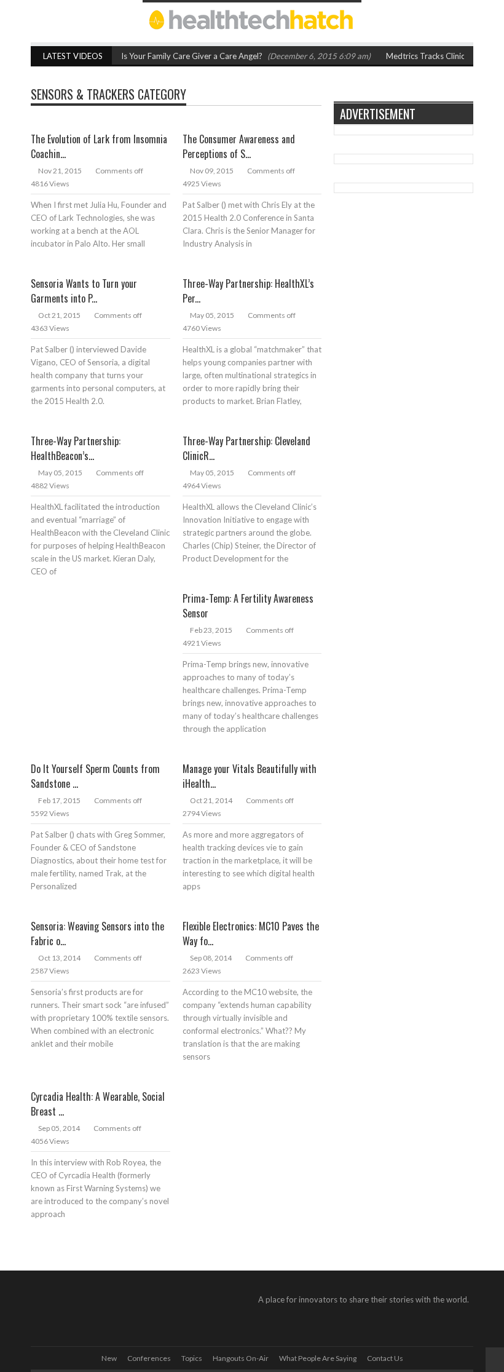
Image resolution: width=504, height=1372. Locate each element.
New (109, 1358)
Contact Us (385, 1358)
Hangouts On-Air (241, 1358)
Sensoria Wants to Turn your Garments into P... (84, 291)
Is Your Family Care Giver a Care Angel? (191, 56)
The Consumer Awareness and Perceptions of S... (239, 146)
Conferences (149, 1358)
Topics (191, 1358)
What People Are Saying (317, 1358)
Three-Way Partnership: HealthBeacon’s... (75, 448)
